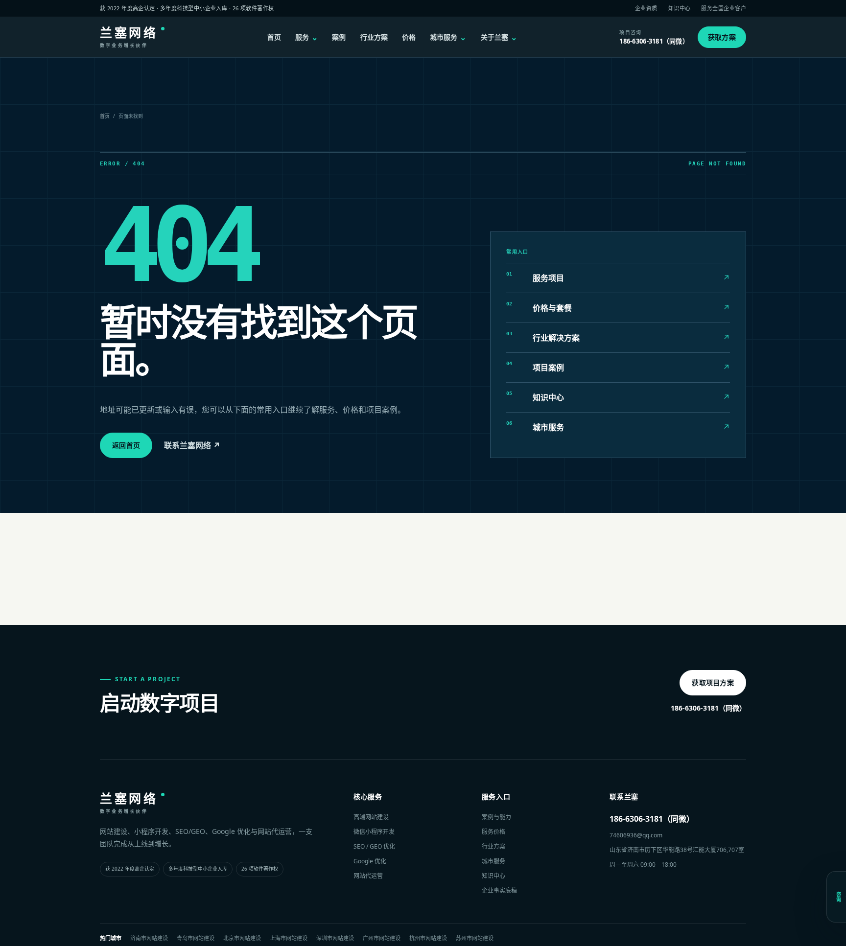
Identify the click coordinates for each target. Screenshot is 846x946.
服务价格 (493, 832)
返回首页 (126, 445)
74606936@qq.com (636, 835)
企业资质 (646, 8)
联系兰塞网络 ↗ (192, 445)
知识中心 (679, 8)
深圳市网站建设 (335, 938)
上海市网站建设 (288, 938)
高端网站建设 (371, 817)
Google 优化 (369, 861)
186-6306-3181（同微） (708, 708)
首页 (274, 37)
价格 (409, 37)
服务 (306, 37)
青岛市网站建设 (195, 938)
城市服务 (448, 37)
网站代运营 (368, 876)
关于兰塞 (499, 37)
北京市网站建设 (242, 938)
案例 (339, 37)
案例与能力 (496, 817)
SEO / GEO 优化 (374, 846)
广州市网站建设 (381, 938)
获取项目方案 (713, 682)
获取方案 (722, 37)
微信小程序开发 (374, 832)
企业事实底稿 (499, 890)
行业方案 (374, 37)
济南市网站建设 (149, 938)
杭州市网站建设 (428, 938)
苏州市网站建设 (475, 938)
